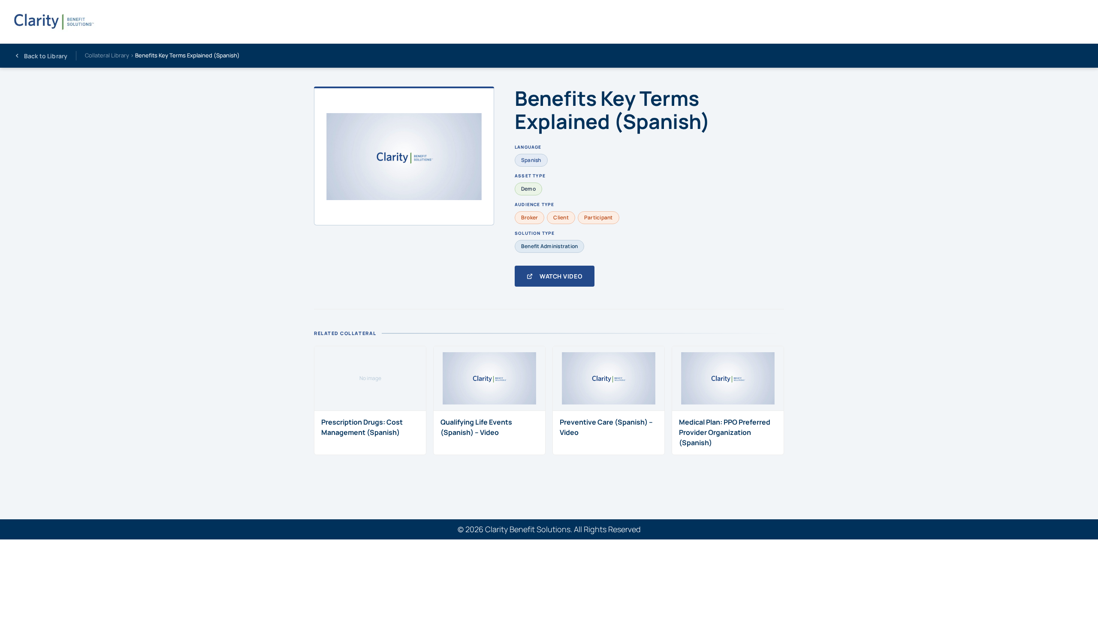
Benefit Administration (549, 246)
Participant (598, 217)
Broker (529, 217)
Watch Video (561, 276)
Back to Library (45, 56)
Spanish (531, 160)
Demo (528, 188)
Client (560, 217)
